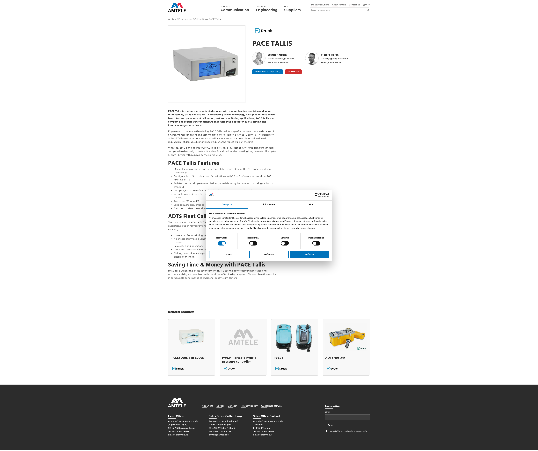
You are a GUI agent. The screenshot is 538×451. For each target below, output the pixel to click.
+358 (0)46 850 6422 (278, 62)
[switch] (253, 243)
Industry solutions (320, 4)
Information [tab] (269, 204)
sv (366, 5)
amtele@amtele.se (178, 434)
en (369, 5)
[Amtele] (177, 7)
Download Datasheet (266, 72)
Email (328, 412)
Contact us (354, 4)
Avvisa (229, 254)
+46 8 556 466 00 (181, 431)
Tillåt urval (269, 254)
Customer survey (271, 405)
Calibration (200, 19)
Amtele (172, 19)
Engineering (267, 9)
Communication (235, 9)
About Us (207, 405)
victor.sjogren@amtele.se (334, 58)
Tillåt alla (309, 254)
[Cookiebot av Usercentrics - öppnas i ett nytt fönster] (316, 195)
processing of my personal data (354, 431)
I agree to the (348, 431)
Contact (232, 405)
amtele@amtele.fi (262, 434)
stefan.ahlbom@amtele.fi (281, 58)
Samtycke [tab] (227, 204)
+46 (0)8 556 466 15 (331, 62)
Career (220, 405)
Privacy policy (249, 405)
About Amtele (339, 4)
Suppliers (292, 9)
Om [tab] (311, 204)
